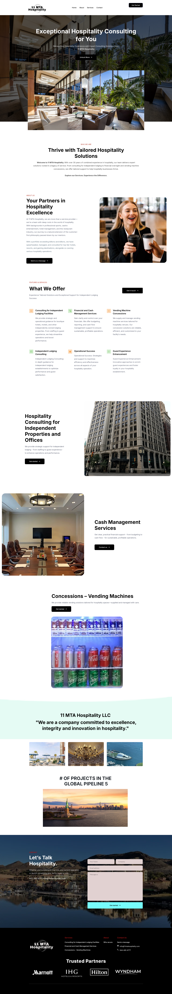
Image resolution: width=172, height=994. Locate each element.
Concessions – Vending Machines (77, 950)
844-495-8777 (35, 878)
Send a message (123, 942)
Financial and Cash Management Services (80, 946)
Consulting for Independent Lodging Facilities (82, 942)
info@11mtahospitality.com (54, 878)
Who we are (108, 942)
